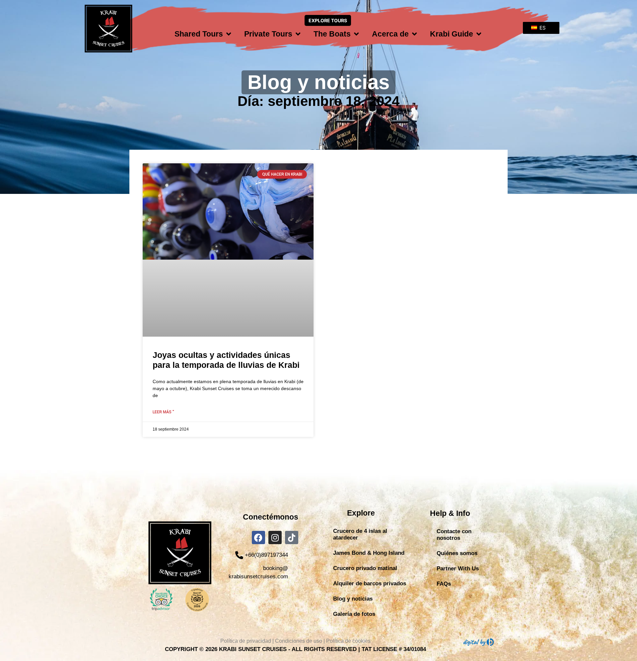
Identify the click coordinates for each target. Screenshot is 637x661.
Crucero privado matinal (365, 568)
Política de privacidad (245, 641)
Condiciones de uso (298, 641)
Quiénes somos (457, 553)
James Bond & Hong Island (368, 553)
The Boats (332, 34)
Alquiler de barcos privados (369, 583)
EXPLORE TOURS (328, 20)
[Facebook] (258, 537)
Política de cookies (348, 641)
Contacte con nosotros (454, 534)
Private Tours (268, 34)
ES (542, 28)
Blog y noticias (353, 599)
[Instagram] (275, 537)
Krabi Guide (451, 34)
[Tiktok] (291, 537)
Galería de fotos (354, 614)
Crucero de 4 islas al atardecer (360, 534)
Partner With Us (458, 568)
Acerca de (390, 34)
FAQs (444, 584)
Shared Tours (199, 34)
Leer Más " (163, 412)
